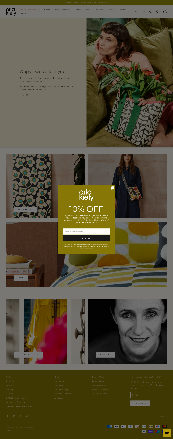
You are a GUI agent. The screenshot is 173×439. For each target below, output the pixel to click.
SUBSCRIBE (86, 238)
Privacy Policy (89, 248)
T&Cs (81, 248)
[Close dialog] (112, 187)
